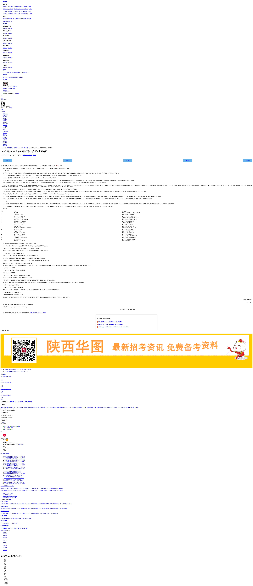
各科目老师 (15, 77)
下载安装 (17, 93)
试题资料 (5, 144)
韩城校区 (56, 488)
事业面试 (7, 486)
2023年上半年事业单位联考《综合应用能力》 (14, 482)
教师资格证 (12, 518)
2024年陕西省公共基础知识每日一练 (12, 472)
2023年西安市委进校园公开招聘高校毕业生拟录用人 (57, 407)
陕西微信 (5, 547)
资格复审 (5, 140)
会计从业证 (3, 528)
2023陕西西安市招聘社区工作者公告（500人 (14, 463)
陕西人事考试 (10, 147)
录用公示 (121, 324)
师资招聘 (5, 88)
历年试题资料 (126, 327)
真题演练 (23, 72)
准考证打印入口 (101, 324)
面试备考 (69, 503)
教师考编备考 (18, 518)
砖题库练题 (3, 530)
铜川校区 (34, 488)
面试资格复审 (35, 503)
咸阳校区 (16, 488)
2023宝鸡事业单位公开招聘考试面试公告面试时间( (81, 407)
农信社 (29, 11)
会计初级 (8, 528)
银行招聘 (5, 119)
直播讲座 (5, 537)
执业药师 (30, 13)
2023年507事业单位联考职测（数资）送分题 (14, 483)
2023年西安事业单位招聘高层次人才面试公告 (14, 467)
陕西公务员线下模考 (8, 493)
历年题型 (128, 160)
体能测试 (40, 503)
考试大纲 (5, 135)
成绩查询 (5, 138)
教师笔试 (24, 18)
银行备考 (26, 528)
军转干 (29, 6)
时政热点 (5, 21)
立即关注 (21, 444)
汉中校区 (38, 488)
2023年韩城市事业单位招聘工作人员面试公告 (11, 407)
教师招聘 (16, 6)
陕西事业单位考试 (18, 147)
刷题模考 (25, 155)
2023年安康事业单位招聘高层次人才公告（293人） (16, 371)
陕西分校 (3, 111)
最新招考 (5, 533)
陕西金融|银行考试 (5, 525)
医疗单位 (16, 13)
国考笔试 (5, 18)
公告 (99, 321)
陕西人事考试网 (33, 312)
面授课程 (5, 28)
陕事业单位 (5, 131)
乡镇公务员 (21, 9)
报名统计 (19, 503)
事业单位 (11, 6)
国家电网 (25, 13)
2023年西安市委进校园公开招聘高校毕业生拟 (14, 459)
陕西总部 (3, 488)
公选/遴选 (20, 13)
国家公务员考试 (4, 506)
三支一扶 (20, 6)
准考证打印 (24, 503)
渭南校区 (20, 488)
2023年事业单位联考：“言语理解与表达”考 (14, 475)
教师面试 (29, 18)
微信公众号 (29, 155)
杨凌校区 (52, 488)
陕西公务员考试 (4, 501)
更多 (14, 88)
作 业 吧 (5, 72)
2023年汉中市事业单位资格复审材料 (12, 471)
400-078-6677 (3, 99)
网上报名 (5, 137)
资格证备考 (24, 518)
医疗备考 (16, 523)
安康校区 (43, 488)
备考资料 (5, 145)
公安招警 (25, 6)
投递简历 (15, 86)
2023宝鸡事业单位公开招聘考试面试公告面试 (14, 460)
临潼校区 (61, 488)
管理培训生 (10, 88)
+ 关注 (10, 107)
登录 (2, 95)
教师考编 (3, 518)
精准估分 (27, 72)
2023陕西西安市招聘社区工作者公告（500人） (128, 407)
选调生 (30, 9)
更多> (4, 374)
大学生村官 (5, 11)
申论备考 (65, 503)
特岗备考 (29, 518)
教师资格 (16, 11)
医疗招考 (11, 523)
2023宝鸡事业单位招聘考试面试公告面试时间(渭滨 (105, 407)
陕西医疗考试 (4, 520)
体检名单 (52, 503)
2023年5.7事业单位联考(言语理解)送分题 (13, 476)
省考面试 (19, 18)
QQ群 (2, 109)
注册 (2, 98)
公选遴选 (5, 122)
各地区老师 (10, 77)
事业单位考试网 (42, 312)
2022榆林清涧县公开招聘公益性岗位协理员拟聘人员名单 (18, 369)
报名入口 (115, 321)
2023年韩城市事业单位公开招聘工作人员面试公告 (33, 407)
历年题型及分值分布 (117, 327)
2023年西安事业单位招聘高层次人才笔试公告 (14, 468)
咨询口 (34, 155)
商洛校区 (47, 488)
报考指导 (5, 142)
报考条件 (106, 321)
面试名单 (5, 141)
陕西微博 (5, 545)
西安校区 (7, 488)
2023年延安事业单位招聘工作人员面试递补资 (14, 464)
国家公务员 (5, 6)
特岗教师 (11, 9)
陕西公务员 (5, 9)
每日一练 (10, 21)
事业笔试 (3, 486)
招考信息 (5, 133)
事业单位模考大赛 (7, 494)
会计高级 (17, 528)
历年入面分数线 (108, 327)
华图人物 (5, 77)
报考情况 (120, 321)
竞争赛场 (18, 72)
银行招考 (22, 528)
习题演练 (9, 72)
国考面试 (10, 18)
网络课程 (10, 28)
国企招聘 (11, 13)
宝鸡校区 (11, 488)
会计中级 (13, 528)
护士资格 (26, 9)
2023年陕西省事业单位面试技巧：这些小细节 (14, 473)
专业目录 (111, 321)
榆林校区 (29, 488)
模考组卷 (14, 72)
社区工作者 (5, 13)
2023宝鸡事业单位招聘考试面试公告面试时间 (14, 461)
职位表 (4, 134)
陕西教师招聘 (4, 515)
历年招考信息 (101, 327)
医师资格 (25, 11)
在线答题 (5, 550)
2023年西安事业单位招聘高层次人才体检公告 (14, 465)
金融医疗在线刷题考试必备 (9, 497)
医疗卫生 (16, 9)
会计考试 (20, 11)
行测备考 (61, 503)
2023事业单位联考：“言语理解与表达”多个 (14, 479)
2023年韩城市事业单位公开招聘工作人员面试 (14, 457)
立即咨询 (3, 422)
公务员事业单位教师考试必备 (10, 496)
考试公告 (8, 160)
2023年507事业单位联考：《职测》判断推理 (14, 478)
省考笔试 (15, 18)
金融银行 (11, 11)
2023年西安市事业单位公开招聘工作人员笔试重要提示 (19, 401)
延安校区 (25, 488)
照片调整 (5, 535)
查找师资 (21, 77)
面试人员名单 (46, 503)
